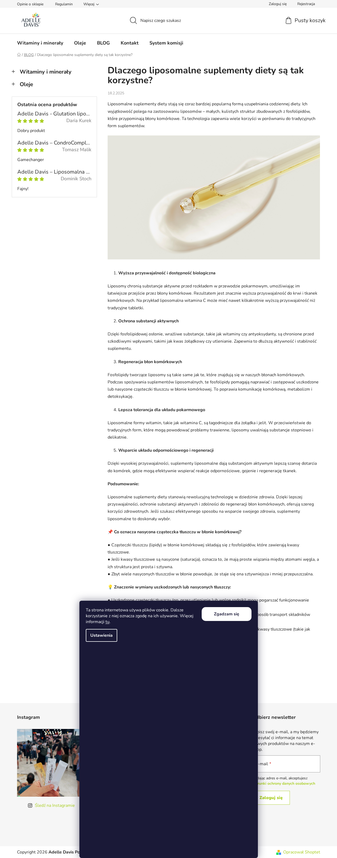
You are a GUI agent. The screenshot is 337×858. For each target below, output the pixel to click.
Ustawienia (101, 635)
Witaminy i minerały (45, 71)
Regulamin (64, 4)
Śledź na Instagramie (55, 805)
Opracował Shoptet (301, 852)
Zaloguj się (271, 798)
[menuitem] (40, 43)
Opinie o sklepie (30, 4)
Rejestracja (306, 3)
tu (107, 622)
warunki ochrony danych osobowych (283, 783)
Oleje (26, 84)
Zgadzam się (226, 614)
